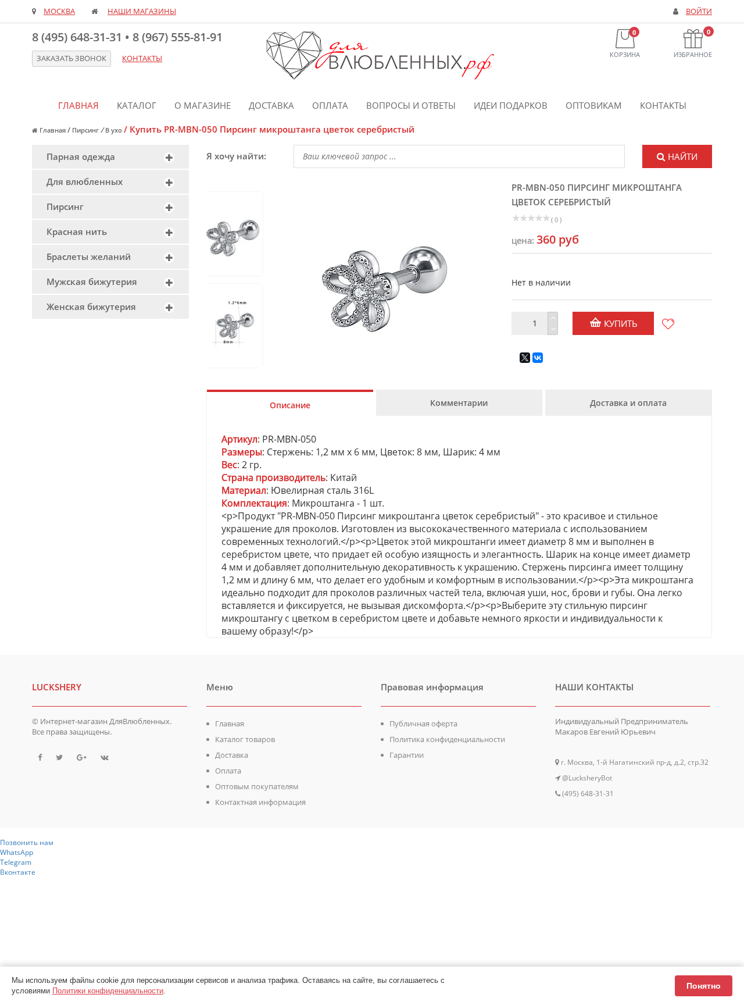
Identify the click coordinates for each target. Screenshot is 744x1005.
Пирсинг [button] (65, 206)
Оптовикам (594, 105)
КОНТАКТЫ (142, 58)
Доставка (271, 105)
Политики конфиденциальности (107, 990)
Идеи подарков (511, 105)
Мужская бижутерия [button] (91, 281)
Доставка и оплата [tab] (628, 402)
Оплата (330, 105)
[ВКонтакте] (537, 357)
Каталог (136, 105)
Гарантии (406, 755)
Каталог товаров (245, 739)
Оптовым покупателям (257, 786)
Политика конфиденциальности (447, 739)
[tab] (110, 157)
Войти (699, 11)
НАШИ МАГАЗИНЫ (142, 11)
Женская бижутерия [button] (91, 306)
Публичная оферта (423, 723)
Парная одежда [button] (80, 156)
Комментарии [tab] (459, 402)
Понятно (703, 985)
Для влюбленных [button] (84, 181)
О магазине (202, 105)
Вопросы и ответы (411, 105)
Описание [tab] (290, 405)
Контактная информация (260, 802)
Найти (683, 156)
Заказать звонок (71, 58)
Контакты (663, 105)
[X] (525, 357)
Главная (78, 105)
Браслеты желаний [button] (88, 256)
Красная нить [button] (76, 231)
